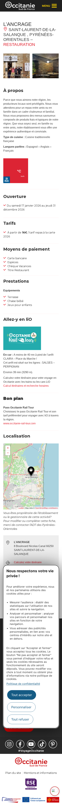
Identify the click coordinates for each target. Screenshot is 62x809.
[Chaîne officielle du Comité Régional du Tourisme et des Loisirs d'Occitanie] (31, 744)
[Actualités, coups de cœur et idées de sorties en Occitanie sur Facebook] (20, 744)
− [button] (8, 453)
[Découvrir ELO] (54, 791)
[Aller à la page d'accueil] (20, 6)
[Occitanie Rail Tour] (22, 349)
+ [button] (8, 448)
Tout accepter (21, 695)
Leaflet (21, 508)
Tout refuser (20, 719)
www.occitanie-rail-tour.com (19, 423)
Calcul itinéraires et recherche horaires (26, 385)
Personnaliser (21, 707)
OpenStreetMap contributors (46, 508)
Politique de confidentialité (23, 683)
